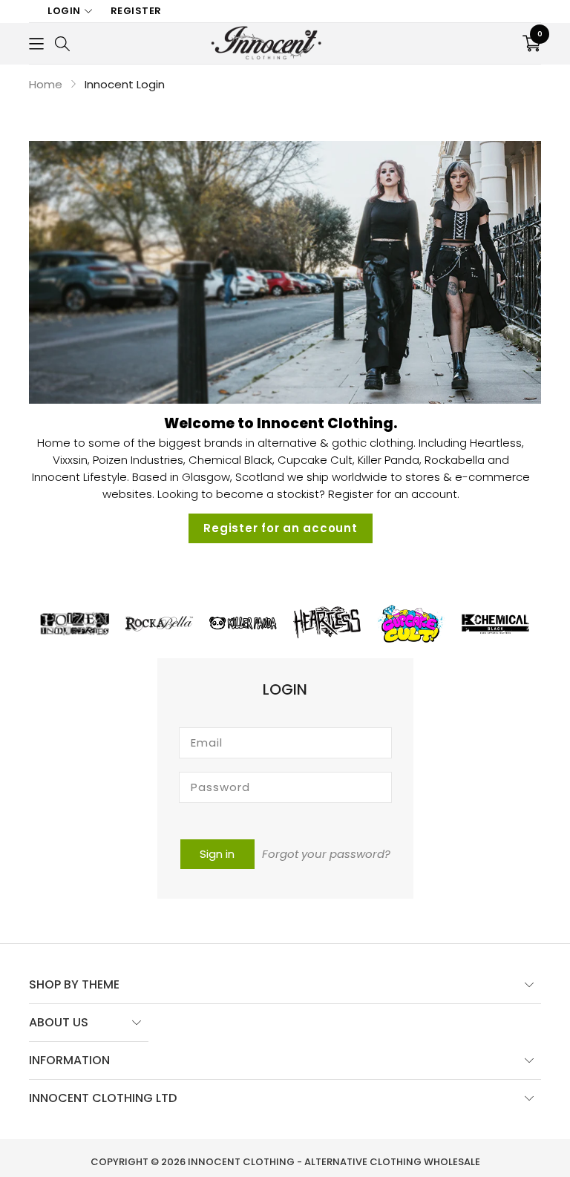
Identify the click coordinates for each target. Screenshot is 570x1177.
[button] (36, 43)
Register (136, 11)
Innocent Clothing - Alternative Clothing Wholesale (334, 1162)
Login (64, 11)
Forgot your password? (326, 854)
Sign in (217, 854)
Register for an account (280, 528)
